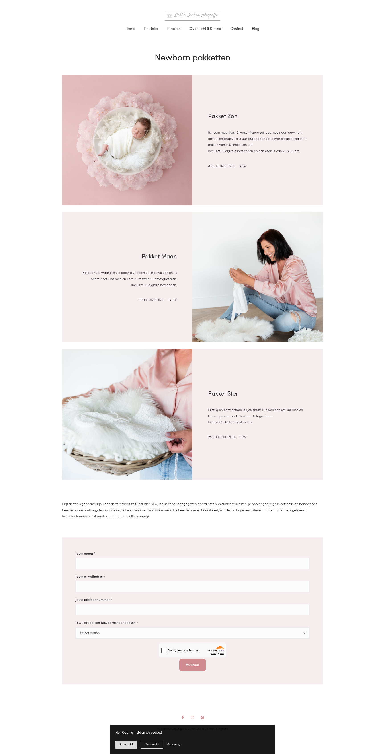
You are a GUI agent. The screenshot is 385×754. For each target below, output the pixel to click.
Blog (255, 28)
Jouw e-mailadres (90, 576)
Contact (236, 28)
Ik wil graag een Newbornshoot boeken (107, 622)
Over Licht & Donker (205, 28)
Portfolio (151, 28)
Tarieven (174, 28)
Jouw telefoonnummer (94, 599)
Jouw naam (85, 553)
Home (130, 28)
